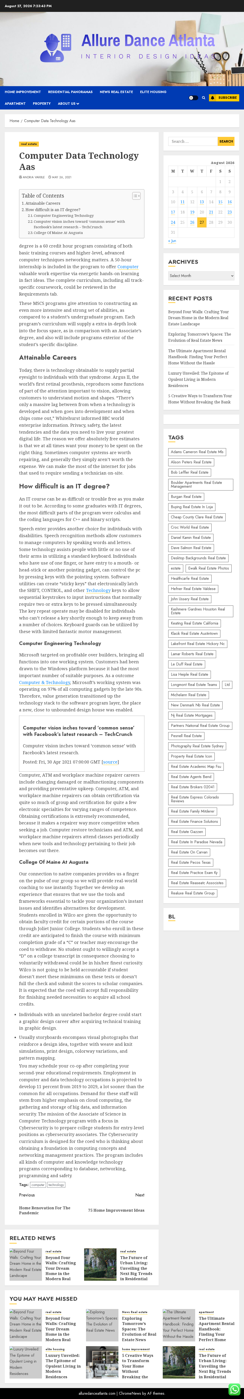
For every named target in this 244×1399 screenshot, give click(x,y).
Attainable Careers (42, 203)
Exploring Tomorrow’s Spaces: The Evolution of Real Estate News (139, 1329)
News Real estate (116, 91)
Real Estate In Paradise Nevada (196, 842)
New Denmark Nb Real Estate (195, 705)
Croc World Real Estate (190, 527)
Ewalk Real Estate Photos (208, 568)
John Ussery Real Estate (190, 599)
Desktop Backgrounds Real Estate (198, 558)
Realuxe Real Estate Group (193, 893)
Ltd (227, 684)
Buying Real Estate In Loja (192, 507)
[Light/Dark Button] (193, 97)
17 (173, 212)
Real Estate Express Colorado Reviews (195, 799)
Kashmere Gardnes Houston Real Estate (198, 611)
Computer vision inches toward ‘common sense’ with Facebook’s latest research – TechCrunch (79, 224)
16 (230, 201)
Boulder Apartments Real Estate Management (196, 484)
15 (220, 201)
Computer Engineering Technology (64, 215)
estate (176, 568)
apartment (15, 103)
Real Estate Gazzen (187, 831)
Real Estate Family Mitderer (192, 811)
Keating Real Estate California (194, 623)
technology (56, 1184)
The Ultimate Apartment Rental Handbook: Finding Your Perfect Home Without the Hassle (197, 357)
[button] (204, 97)
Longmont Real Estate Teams (194, 684)
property (42, 103)
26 (192, 222)
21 (211, 212)
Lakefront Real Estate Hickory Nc (198, 643)
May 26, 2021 (61, 177)
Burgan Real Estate (186, 496)
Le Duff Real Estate (187, 664)
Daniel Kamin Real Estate (191, 537)
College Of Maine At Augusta (58, 232)
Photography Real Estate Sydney (197, 746)
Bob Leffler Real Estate (189, 472)
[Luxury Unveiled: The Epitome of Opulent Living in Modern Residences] (26, 1362)
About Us (67, 103)
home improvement (23, 91)
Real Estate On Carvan (189, 852)
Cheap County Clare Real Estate (197, 517)
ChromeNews (130, 1393)
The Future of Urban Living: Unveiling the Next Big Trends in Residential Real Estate (136, 1271)
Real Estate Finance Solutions (194, 821)
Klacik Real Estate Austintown (194, 633)
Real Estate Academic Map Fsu (196, 766)
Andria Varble (34, 177)
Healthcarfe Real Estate (190, 578)
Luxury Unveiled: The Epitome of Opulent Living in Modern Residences (198, 379)
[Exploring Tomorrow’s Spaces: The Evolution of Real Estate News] (102, 1325)
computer (38, 1184)
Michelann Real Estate (188, 695)
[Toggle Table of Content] (134, 196)
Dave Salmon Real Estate (191, 548)
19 (192, 212)
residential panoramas (70, 91)
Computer (128, 266)
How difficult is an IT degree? (52, 209)
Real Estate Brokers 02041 (192, 787)
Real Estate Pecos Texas (191, 862)
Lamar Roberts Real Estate (192, 654)
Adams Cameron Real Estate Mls (197, 452)
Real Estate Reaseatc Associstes (197, 883)
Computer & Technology (44, 682)
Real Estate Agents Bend (191, 776)
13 (202, 201)
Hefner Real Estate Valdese (193, 588)
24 (173, 222)
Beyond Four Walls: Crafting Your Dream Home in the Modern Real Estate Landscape (61, 1273)
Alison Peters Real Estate (191, 462)
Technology (98, 590)
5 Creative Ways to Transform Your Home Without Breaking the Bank (137, 1369)
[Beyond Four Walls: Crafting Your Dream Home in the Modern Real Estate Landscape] (26, 1264)
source (110, 762)
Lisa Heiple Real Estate (189, 674)
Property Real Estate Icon (191, 756)
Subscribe (228, 97)
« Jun (172, 240)
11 (182, 201)
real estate (29, 144)
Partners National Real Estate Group (200, 725)
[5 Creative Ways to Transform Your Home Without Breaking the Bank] (102, 1362)
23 (230, 212)
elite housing (153, 91)
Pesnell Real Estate (186, 736)
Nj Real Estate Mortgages (192, 715)
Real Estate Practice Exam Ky (194, 872)
